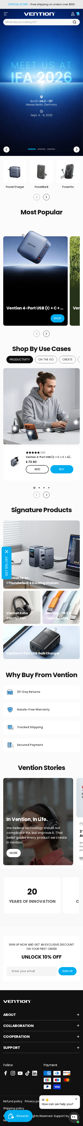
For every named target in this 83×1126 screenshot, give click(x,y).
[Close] (6, 551)
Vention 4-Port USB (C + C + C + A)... (49, 457)
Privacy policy (34, 1101)
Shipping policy (13, 1108)
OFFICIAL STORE (18, 4)
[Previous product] (36, 334)
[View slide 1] (34, 487)
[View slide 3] (44, 487)
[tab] (19, 359)
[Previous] (6, 149)
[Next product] (46, 334)
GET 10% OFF (6, 566)
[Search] (74, 22)
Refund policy (12, 1101)
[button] (61, 469)
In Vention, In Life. (27, 819)
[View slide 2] (39, 487)
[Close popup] (76, 1099)
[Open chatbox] (74, 1117)
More (14, 853)
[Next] (76, 149)
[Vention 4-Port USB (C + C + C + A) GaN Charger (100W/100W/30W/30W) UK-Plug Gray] (14, 461)
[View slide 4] (48, 487)
